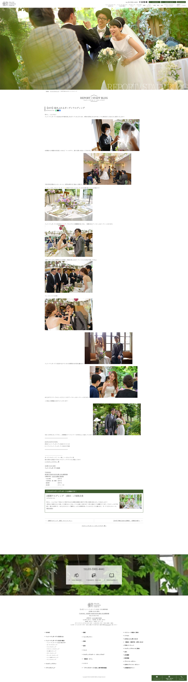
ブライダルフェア (139, 5)
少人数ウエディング (51, 651)
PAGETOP (186, 672)
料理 (154, 5)
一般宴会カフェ (178, 5)
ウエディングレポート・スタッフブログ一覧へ (94, 526)
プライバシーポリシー (130, 661)
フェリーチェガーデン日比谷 (94, 605)
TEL (132, 2)
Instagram (107, 624)
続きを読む (50, 508)
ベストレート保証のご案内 (131, 632)
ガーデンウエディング (52, 644)
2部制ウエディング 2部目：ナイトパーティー (60, 520)
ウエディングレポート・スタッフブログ (93, 654)
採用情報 (126, 658)
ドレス (85, 650)
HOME (48, 632)
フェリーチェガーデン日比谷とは (110, 5)
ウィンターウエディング (52, 655)
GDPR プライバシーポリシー (132, 664)
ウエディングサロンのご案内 (132, 648)
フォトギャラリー (149, 5)
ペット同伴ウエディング (52, 657)
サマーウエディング (51, 653)
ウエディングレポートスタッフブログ (169, 5)
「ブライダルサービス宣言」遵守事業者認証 (95, 668)
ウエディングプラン (132, 5)
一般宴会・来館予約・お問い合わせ (133, 642)
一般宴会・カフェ (88, 659)
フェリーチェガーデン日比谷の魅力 (122, 5)
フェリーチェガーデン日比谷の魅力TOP (56, 642)
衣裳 (162, 5)
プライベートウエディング (53, 649)
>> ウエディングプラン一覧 (52, 462)
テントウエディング (51, 659)
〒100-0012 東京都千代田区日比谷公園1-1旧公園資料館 (94, 613)
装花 (158, 5)
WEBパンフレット (129, 645)
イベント (85, 663)
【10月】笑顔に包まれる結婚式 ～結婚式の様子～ (126, 520)
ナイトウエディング (51, 647)
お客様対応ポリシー (129, 668)
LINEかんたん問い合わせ (131, 639)
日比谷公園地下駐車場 (58, 476)
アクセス (184, 5)
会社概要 (126, 655)
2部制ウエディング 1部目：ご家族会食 (64, 495)
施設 (144, 5)
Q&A (125, 652)
